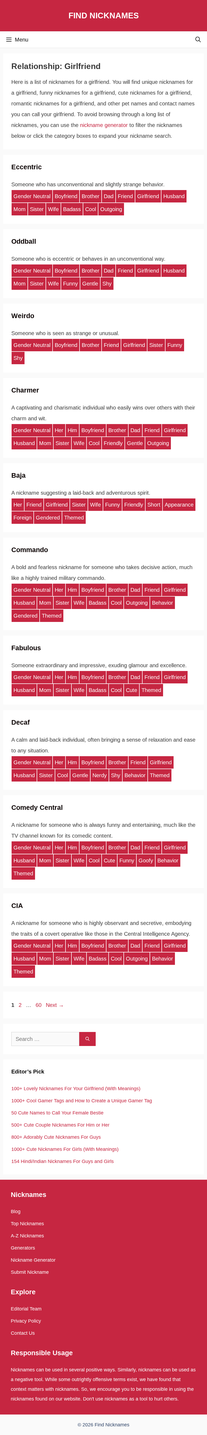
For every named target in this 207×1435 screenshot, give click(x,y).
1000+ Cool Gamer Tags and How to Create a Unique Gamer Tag (81, 1100)
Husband (174, 196)
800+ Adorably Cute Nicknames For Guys (56, 1137)
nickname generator (104, 125)
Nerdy (99, 775)
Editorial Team (26, 1309)
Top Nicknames (27, 1223)
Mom (19, 209)
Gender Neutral (31, 196)
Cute (131, 690)
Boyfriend (66, 196)
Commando (29, 549)
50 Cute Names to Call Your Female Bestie (57, 1113)
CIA (17, 905)
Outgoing (111, 209)
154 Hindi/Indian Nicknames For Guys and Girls (62, 1161)
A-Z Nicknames (27, 1235)
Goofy (146, 860)
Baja (18, 475)
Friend (125, 196)
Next (55, 1005)
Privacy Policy (26, 1321)
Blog (15, 1211)
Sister (37, 209)
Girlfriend (148, 196)
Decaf (20, 722)
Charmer (25, 390)
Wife (53, 209)
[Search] (87, 1039)
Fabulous (26, 648)
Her (59, 430)
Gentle (90, 284)
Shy (107, 284)
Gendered (48, 518)
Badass (72, 209)
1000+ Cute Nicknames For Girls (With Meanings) (65, 1149)
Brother (90, 196)
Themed (74, 518)
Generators (23, 1248)
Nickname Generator (33, 1260)
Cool (90, 209)
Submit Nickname (30, 1272)
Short (153, 505)
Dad (108, 196)
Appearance (179, 505)
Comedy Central (37, 807)
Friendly (113, 443)
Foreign (22, 518)
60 (39, 1005)
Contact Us (23, 1333)
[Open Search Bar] (198, 40)
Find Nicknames (103, 15)
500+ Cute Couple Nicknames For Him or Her (60, 1125)
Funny (70, 284)
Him (72, 430)
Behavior (162, 603)
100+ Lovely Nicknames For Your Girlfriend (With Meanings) (75, 1088)
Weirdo (22, 315)
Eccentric (26, 167)
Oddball (23, 241)
